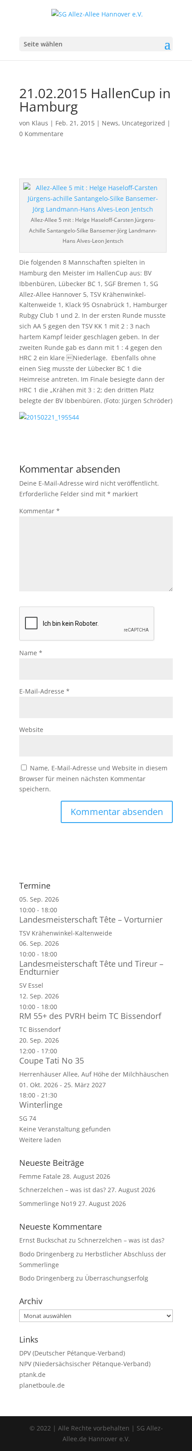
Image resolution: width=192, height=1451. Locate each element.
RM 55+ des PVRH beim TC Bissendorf (90, 1015)
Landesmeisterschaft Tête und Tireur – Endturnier (91, 967)
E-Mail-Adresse (44, 691)
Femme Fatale (40, 1176)
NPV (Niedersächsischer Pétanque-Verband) (84, 1364)
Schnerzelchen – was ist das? (62, 1189)
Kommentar (39, 511)
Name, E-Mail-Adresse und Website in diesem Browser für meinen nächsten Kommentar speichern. (93, 779)
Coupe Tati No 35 (51, 1060)
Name (30, 653)
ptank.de (32, 1374)
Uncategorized (143, 123)
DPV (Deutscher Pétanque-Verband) (72, 1353)
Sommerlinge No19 (47, 1203)
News (110, 123)
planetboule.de (42, 1385)
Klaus (40, 123)
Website (31, 729)
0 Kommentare (41, 133)
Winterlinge (41, 1104)
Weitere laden (40, 1139)
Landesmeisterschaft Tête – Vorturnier (91, 919)
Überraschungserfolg (116, 1278)
